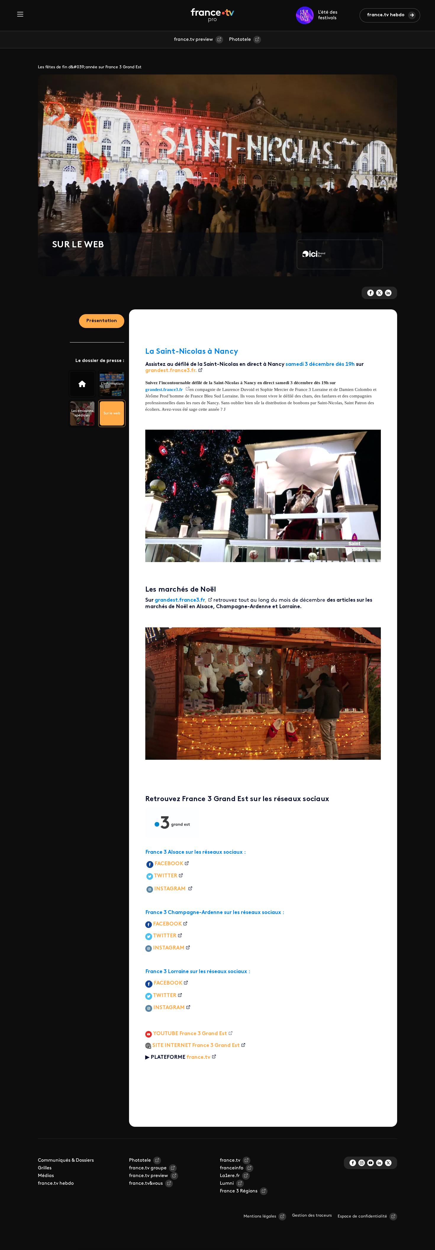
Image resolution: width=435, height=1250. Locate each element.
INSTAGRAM (170, 889)
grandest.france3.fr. (171, 371)
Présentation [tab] (101, 321)
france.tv (198, 1057)
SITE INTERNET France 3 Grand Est (196, 1045)
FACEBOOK (168, 864)
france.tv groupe (148, 1168)
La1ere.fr (230, 1175)
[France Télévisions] (212, 15)
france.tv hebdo (386, 15)
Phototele (240, 39)
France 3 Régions (238, 1191)
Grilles (44, 1168)
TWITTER (165, 876)
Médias (46, 1175)
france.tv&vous (146, 1183)
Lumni (227, 1183)
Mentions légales (260, 1216)
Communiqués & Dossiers (66, 1160)
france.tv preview (193, 39)
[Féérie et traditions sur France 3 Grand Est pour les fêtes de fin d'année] (82, 383)
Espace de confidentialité (362, 1216)
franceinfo (231, 1168)
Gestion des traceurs (312, 1215)
